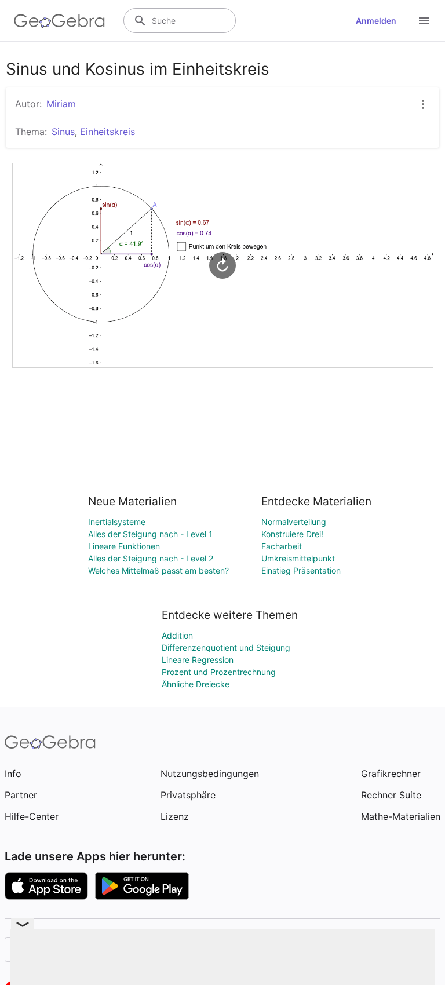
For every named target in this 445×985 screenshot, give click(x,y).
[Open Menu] (424, 21)
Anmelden (376, 20)
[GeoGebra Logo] (59, 21)
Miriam (61, 104)
